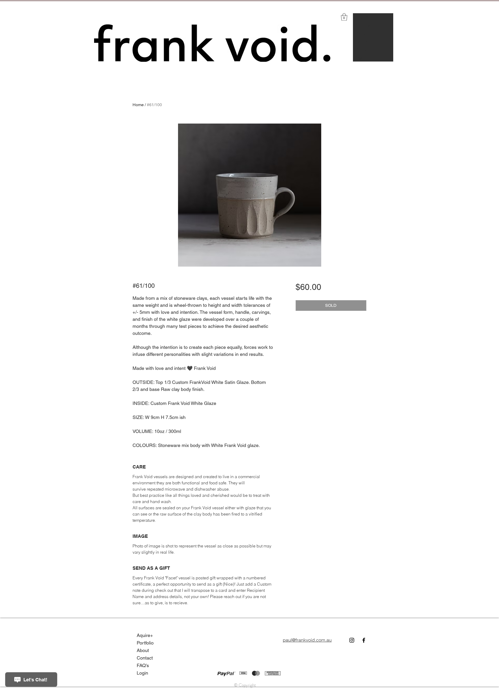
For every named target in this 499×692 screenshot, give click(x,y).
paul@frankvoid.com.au (307, 640)
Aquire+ (362, 17)
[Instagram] (352, 640)
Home (138, 104)
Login (359, 57)
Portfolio (362, 25)
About (360, 33)
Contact (362, 41)
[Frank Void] (363, 640)
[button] (344, 17)
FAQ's (360, 49)
